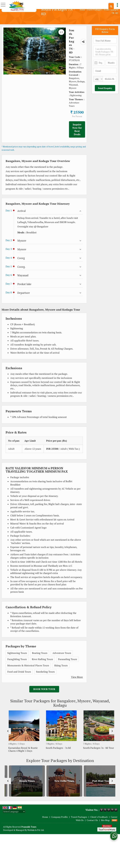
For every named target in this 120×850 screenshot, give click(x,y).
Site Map (105, 820)
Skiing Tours (61, 665)
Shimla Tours (22, 781)
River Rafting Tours (42, 659)
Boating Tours (39, 653)
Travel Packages (94, 9)
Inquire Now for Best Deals (77, 129)
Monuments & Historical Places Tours (28, 665)
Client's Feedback (99, 816)
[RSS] (114, 820)
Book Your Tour (44, 689)
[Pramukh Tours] (17, 6)
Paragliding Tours (17, 659)
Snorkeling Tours (45, 671)
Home (82, 9)
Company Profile (59, 816)
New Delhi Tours (60, 781)
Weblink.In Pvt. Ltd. (35, 830)
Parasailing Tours (67, 659)
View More (77, 677)
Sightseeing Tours (17, 653)
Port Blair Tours (97, 781)
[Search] (111, 6)
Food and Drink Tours (19, 671)
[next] (112, 731)
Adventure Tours (61, 653)
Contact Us (92, 820)
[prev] (8, 731)
